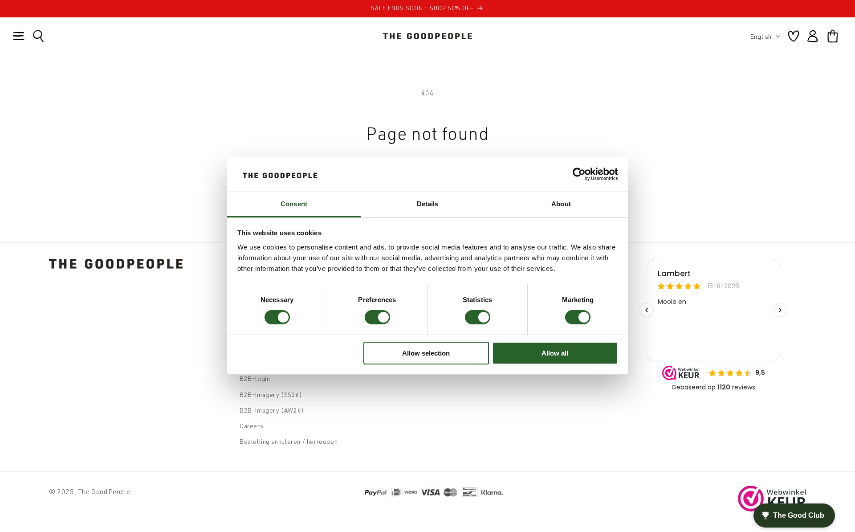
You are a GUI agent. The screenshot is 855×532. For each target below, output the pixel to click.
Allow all (555, 353)
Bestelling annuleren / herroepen (289, 441)
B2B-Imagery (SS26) (271, 394)
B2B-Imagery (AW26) (272, 410)
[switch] (377, 317)
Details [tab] (428, 204)
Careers (251, 426)
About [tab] (561, 204)
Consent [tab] (294, 204)
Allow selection (426, 353)
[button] (18, 36)
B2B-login (255, 378)
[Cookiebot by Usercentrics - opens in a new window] (579, 174)
